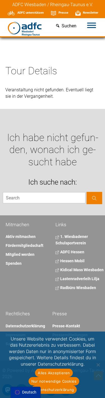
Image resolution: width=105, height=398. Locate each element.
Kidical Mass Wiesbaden (81, 270)
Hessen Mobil (72, 261)
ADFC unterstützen (30, 13)
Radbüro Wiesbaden (77, 287)
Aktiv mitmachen (21, 236)
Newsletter (90, 13)
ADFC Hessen (71, 252)
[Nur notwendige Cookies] (98, 365)
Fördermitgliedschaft (24, 245)
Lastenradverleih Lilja (79, 279)
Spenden (14, 263)
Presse (63, 13)
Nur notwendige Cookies (54, 381)
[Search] (94, 198)
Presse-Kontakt (66, 326)
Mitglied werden (20, 254)
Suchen (69, 26)
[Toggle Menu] (91, 26)
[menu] (26, 392)
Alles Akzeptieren (54, 373)
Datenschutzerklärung (25, 326)
